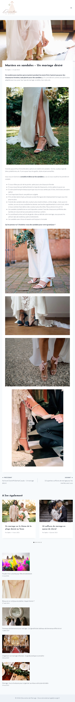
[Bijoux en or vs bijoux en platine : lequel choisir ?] (37, 589)
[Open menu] (71, 7)
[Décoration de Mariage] (10, 8)
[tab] (33, 542)
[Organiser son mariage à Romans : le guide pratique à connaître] (37, 644)
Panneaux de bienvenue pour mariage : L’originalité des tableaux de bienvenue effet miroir (32, 628)
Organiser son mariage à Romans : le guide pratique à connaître (23, 656)
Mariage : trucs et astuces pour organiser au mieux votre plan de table (25, 683)
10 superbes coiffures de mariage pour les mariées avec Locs (59, 480)
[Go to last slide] (5, 520)
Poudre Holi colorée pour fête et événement (17, 574)
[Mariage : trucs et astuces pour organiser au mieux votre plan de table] (37, 671)
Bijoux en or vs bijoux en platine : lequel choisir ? (18, 601)
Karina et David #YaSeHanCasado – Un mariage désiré (18, 480)
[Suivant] (69, 520)
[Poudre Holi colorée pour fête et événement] (37, 562)
